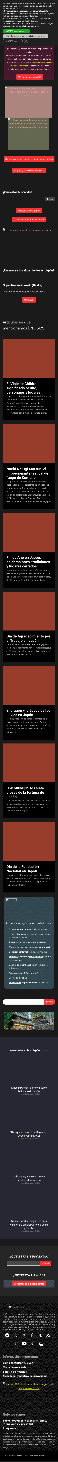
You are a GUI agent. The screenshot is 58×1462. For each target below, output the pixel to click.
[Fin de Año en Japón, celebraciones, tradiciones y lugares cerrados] (29, 532)
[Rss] (48, 1335)
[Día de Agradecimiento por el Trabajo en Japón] (29, 611)
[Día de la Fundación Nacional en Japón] (29, 841)
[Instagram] (23, 1335)
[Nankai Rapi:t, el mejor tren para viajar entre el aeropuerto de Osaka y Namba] (29, 1203)
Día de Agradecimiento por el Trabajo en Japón (28, 638)
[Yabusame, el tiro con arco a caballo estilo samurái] (29, 1158)
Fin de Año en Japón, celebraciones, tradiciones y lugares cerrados (28, 561)
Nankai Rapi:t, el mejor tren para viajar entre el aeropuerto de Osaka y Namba (29, 1224)
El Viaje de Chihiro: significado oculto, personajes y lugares (23, 388)
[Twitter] (40, 1335)
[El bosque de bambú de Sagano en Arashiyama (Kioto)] (29, 1114)
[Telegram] (7, 1335)
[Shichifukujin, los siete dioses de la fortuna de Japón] (29, 762)
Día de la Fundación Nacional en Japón (22, 869)
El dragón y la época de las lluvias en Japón (28, 712)
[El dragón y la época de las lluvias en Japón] (29, 685)
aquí (41, 947)
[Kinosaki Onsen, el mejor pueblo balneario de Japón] (29, 1069)
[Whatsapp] (15, 1335)
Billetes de (18, 978)
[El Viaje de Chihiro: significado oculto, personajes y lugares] (29, 358)
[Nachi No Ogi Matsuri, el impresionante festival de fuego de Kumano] (29, 443)
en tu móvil (28, 982)
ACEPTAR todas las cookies (16, 31)
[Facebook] (31, 1335)
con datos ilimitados (28, 952)
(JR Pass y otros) (23, 973)
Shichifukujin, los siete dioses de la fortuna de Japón (25, 792)
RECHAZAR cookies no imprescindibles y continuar (25, 36)
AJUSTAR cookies (12, 41)
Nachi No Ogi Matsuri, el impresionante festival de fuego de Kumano (27, 473)
